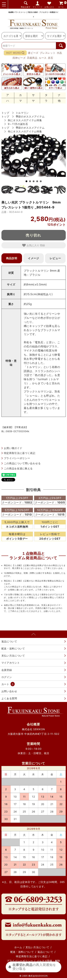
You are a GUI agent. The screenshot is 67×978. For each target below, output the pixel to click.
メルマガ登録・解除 (48, 960)
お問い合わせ (9, 691)
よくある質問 (9, 698)
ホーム (18, 947)
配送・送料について (13, 648)
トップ (5, 112)
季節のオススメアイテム (30, 116)
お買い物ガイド (13, 448)
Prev (7, 156)
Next (60, 156)
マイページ (37, 7)
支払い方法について (13, 655)
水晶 (59, 52)
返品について (9, 641)
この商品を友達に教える (18, 468)
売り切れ (33, 235)
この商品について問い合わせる (22, 463)
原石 (50, 57)
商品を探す (26, 7)
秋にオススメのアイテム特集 (25, 120)
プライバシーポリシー (17, 458)
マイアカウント (10, 662)
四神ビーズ (19, 57)
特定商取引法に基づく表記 (19, 452)
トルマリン (22, 112)
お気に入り (49, 7)
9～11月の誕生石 (18, 123)
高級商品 (32, 57)
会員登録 (6, 669)
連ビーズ (33, 52)
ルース (43, 57)
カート (62, 4)
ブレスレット (47, 52)
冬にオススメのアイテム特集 (25, 131)
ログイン (6, 677)
